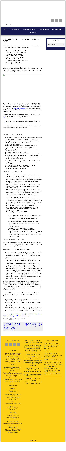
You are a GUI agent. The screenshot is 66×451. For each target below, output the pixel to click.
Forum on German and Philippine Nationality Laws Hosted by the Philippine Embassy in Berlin (33, 325)
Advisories (11, 319)
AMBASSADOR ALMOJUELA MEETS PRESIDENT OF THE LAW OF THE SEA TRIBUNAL (53, 355)
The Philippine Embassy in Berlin (33, 10)
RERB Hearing (48, 351)
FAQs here (6, 123)
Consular (16, 319)
